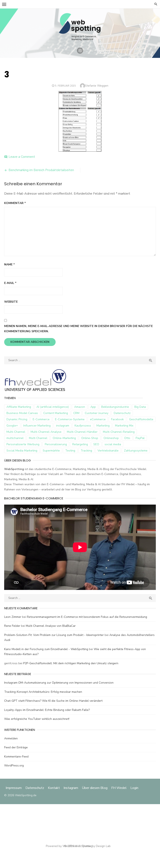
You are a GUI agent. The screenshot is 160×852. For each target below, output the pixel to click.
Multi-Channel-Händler (82, 432)
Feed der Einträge (16, 747)
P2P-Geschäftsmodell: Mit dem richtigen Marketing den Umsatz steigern (70, 663)
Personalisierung (56, 444)
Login (134, 788)
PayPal (140, 438)
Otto (127, 438)
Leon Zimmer (12, 617)
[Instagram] (80, 50)
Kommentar (15, 203)
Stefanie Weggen (96, 86)
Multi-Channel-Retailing (119, 432)
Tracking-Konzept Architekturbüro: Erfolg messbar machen (43, 692)
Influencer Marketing (37, 426)
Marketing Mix (124, 426)
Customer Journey (96, 413)
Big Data (140, 407)
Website (11, 302)
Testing (70, 451)
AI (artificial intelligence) (52, 407)
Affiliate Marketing (18, 407)
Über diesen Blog (95, 788)
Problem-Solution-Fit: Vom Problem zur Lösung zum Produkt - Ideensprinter (54, 635)
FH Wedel (119, 788)
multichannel (15, 438)
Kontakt (54, 788)
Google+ (12, 426)
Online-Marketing (64, 438)
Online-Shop (89, 438)
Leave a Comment (22, 156)
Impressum (14, 788)
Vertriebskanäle (108, 451)
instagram (62, 426)
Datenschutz (122, 413)
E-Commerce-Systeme (70, 419)
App (93, 407)
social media (113, 444)
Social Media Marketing (21, 451)
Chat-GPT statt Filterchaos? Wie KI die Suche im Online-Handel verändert (53, 701)
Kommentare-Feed (16, 757)
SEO (96, 444)
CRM (76, 413)
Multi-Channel (15, 432)
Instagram (71, 788)
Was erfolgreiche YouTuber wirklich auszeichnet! (36, 719)
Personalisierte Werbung (22, 444)
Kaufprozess (83, 426)
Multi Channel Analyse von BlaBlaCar (51, 626)
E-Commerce (41, 419)
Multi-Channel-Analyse (46, 432)
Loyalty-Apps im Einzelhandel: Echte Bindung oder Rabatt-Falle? (47, 710)
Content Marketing (55, 413)
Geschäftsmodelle (141, 419)
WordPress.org (14, 765)
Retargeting (80, 444)
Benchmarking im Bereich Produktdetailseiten (41, 170)
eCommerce (98, 419)
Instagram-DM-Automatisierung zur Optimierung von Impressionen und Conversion (59, 683)
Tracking (86, 451)
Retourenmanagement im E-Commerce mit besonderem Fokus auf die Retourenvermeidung (87, 617)
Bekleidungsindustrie (115, 407)
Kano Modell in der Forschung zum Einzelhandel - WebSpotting (46, 649)
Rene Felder (12, 626)
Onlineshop (111, 438)
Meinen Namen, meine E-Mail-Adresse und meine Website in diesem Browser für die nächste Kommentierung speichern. (78, 328)
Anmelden (11, 738)
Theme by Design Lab (96, 846)
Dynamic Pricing (16, 419)
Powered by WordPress (61, 846)
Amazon (79, 407)
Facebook (117, 419)
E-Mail (10, 283)
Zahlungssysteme (136, 451)
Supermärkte (51, 451)
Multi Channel (38, 438)
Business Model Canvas (22, 413)
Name (9, 264)
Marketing (103, 426)
